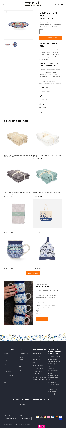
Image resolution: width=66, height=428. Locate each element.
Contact (21, 362)
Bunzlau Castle (8, 375)
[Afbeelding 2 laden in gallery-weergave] (15, 44)
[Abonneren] (45, 404)
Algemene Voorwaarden (23, 375)
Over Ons (21, 366)
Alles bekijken (33, 273)
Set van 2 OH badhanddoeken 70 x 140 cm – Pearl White (47, 155)
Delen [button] (43, 113)
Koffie (6, 357)
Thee (5, 360)
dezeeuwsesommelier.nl (41, 379)
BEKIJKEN (42, 319)
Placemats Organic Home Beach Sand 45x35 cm (17, 230)
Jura (5, 382)
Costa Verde (7, 371)
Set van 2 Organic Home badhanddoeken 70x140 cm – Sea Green (47, 193)
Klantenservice (23, 353)
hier (37, 363)
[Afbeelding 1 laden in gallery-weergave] (7, 44)
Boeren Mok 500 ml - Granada (12, 266)
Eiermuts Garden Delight (40, 266)
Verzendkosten (57, 24)
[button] (3, 4)
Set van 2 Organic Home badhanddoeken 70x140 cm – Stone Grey (18, 193)
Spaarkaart (22, 370)
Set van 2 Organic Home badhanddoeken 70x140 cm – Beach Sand (18, 155)
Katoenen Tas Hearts (39, 230)
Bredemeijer (8, 379)
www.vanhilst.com (39, 377)
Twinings (6, 364)
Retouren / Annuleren (22, 358)
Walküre (6, 368)
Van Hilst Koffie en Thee (14, 424)
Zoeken (6, 353)
